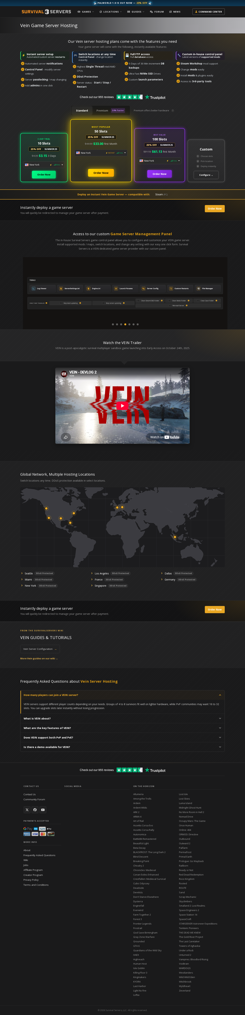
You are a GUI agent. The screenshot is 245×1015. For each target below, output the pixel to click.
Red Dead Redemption (191, 874)
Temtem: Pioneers (189, 928)
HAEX (136, 954)
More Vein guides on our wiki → (39, 658)
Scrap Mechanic (187, 896)
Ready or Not (186, 870)
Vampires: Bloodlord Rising (193, 959)
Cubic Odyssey (141, 883)
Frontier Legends (142, 923)
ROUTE (182, 887)
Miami (28, 579)
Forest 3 (137, 919)
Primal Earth (185, 856)
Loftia (136, 995)
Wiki (25, 860)
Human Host (140, 963)
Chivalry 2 (138, 865)
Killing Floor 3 (140, 972)
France (99, 579)
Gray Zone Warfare (144, 937)
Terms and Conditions (36, 884)
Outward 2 (184, 843)
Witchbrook (185, 981)
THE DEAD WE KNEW (190, 932)
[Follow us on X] (27, 809)
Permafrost (185, 852)
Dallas (168, 573)
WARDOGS (185, 968)
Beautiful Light (141, 843)
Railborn (183, 865)
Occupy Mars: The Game (192, 821)
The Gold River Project (191, 937)
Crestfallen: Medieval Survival (149, 879)
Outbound (184, 838)
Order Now (43, 174)
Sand (182, 892)
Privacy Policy (31, 879)
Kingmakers (139, 977)
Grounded (139, 941)
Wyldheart (184, 986)
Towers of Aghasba (189, 945)
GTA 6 (136, 945)
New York (30, 585)
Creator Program (33, 875)
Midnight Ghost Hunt (190, 807)
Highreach (138, 959)
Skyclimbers (185, 901)
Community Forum (34, 799)
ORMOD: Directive (188, 834)
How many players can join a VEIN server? (51, 695)
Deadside (138, 887)
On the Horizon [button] (143, 786)
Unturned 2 (185, 954)
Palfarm (183, 847)
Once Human (186, 825)
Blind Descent (140, 856)
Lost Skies (184, 798)
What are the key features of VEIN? (47, 728)
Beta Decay (139, 847)
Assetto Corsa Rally (143, 829)
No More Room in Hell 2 (191, 812)
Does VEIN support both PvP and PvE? (48, 737)
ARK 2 (136, 812)
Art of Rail (138, 821)
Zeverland (184, 990)
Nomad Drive (186, 816)
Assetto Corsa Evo (143, 825)
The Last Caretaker (189, 941)
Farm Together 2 (142, 914)
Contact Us (29, 794)
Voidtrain (184, 963)
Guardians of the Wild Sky (147, 950)
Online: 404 (185, 829)
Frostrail (137, 928)
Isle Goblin (139, 968)
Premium (110, 110)
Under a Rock (186, 950)
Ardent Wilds (140, 807)
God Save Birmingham (145, 932)
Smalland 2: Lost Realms (192, 905)
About (26, 850)
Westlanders (186, 972)
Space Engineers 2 (189, 910)
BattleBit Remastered (144, 838)
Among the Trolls (142, 798)
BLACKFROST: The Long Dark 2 (149, 852)
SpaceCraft (185, 919)
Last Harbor (139, 986)
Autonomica (139, 834)
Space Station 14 (188, 914)
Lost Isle (183, 794)
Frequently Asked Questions (39, 855)
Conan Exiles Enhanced (146, 874)
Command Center (210, 11)
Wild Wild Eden (187, 977)
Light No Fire (139, 990)
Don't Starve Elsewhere (146, 896)
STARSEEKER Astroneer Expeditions (198, 923)
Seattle (29, 573)
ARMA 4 (137, 816)
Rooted (183, 883)
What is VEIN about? (37, 718)
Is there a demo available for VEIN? (47, 747)
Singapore (100, 585)
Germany (170, 579)
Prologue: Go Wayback (191, 861)
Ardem (136, 803)
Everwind (138, 910)
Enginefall (138, 905)
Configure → (206, 174)
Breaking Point (141, 861)
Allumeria (138, 794)
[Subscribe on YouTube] (42, 809)
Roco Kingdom (186, 879)
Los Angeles (102, 573)
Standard (82, 110)
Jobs (25, 865)
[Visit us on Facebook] (35, 809)
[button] (86, 11)
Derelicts (138, 892)
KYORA (137, 981)
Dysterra (138, 901)
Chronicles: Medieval (144, 870)
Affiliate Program (33, 870)
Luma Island (185, 803)
